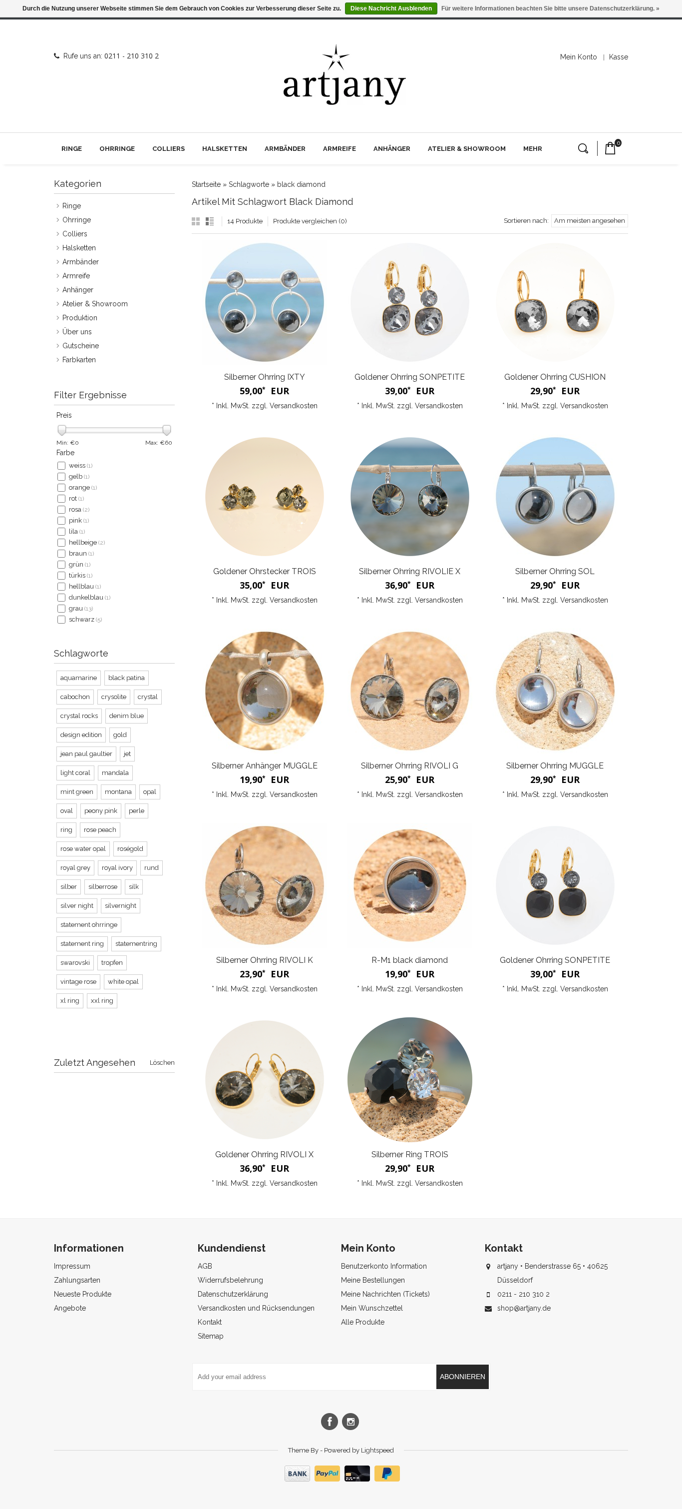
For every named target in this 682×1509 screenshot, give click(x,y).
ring (66, 829)
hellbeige (87, 542)
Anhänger (391, 148)
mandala (115, 772)
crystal (148, 697)
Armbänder (285, 148)
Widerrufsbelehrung (230, 1280)
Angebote (70, 1308)
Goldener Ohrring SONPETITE (409, 377)
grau (81, 608)
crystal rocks (79, 716)
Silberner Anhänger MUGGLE (265, 765)
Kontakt (210, 1322)
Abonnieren (462, 1377)
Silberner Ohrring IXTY (264, 377)
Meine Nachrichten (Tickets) (385, 1294)
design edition (81, 735)
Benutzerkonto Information (384, 1266)
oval (66, 810)
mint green (76, 791)
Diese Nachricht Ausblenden (391, 8)
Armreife (339, 148)
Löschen (162, 1062)
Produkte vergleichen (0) (310, 221)
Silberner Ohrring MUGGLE (555, 765)
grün (79, 564)
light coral (75, 772)
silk (134, 886)
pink (79, 520)
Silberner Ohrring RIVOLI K (264, 960)
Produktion (79, 318)
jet (127, 753)
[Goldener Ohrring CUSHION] (555, 302)
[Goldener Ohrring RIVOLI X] (264, 1079)
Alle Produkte (362, 1322)
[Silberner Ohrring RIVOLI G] (409, 691)
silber (68, 886)
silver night (76, 905)
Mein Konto (578, 57)
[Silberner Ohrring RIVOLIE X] (409, 496)
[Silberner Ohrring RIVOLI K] (264, 885)
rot (76, 498)
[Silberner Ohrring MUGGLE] (555, 691)
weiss (80, 465)
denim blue (126, 716)
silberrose (102, 886)
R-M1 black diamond (409, 960)
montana (118, 791)
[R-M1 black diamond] (409, 885)
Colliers (168, 148)
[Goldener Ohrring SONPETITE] (409, 302)
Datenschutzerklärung (233, 1294)
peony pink (100, 810)
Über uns (77, 332)
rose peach (100, 829)
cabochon (75, 697)
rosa (79, 509)
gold (120, 735)
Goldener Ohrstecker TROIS (264, 571)
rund (151, 867)
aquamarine (78, 678)
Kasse (618, 57)
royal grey (75, 867)
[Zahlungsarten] (341, 1479)
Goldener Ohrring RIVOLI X (264, 1154)
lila (77, 531)
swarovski (75, 962)
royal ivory (117, 867)
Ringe (71, 148)
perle (136, 810)
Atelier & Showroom (467, 148)
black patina (126, 678)
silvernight (120, 905)
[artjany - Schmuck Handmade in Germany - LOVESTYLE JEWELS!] (345, 74)
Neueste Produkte (82, 1294)
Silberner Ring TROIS (409, 1154)
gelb (79, 476)
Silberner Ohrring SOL (555, 571)
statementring (136, 943)
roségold (130, 848)
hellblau (85, 586)
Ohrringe (117, 148)
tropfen (112, 962)
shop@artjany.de (524, 1308)
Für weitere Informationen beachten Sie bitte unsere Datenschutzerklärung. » (550, 8)
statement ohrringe (88, 924)
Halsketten (224, 148)
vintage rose (78, 981)
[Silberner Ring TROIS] (409, 1079)
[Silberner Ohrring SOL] (555, 496)
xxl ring (102, 1000)
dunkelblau (89, 597)
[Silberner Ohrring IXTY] (264, 302)
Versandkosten (294, 406)
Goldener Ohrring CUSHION (555, 377)
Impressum (72, 1266)
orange (83, 487)
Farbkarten (79, 360)
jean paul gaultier (86, 753)
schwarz (85, 619)
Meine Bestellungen (373, 1280)
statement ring (82, 943)
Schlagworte (249, 184)
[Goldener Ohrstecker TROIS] (264, 496)
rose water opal (83, 848)
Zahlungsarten (77, 1280)
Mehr (532, 148)
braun (81, 553)
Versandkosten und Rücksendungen (256, 1308)
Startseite (206, 184)
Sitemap (211, 1336)
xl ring (69, 1000)
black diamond (301, 184)
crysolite (113, 697)
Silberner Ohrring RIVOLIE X (409, 571)
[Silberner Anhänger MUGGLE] (264, 691)
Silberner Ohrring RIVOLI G (409, 765)
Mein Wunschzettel (372, 1308)
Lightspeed (377, 1450)
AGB (205, 1266)
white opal (123, 981)
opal (149, 791)
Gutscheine (80, 346)
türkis (80, 575)
